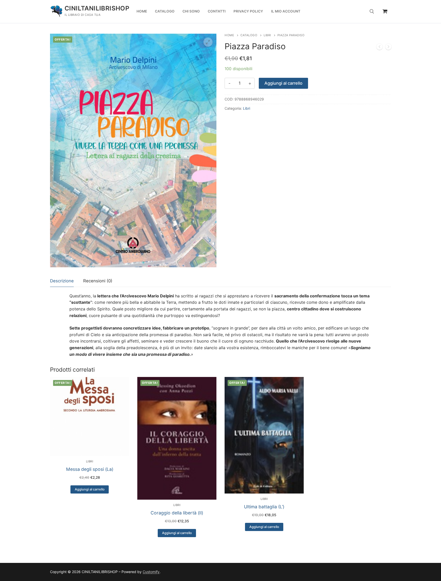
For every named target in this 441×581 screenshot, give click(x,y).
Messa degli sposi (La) (89, 469)
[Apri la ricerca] (372, 11)
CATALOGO (248, 35)
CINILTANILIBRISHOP (97, 8)
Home (229, 35)
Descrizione (62, 280)
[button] (208, 42)
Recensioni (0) (97, 280)
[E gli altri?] (379, 48)
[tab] (62, 281)
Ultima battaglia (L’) (264, 506)
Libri (267, 35)
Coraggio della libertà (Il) (177, 512)
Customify (151, 572)
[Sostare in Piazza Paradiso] (388, 48)
